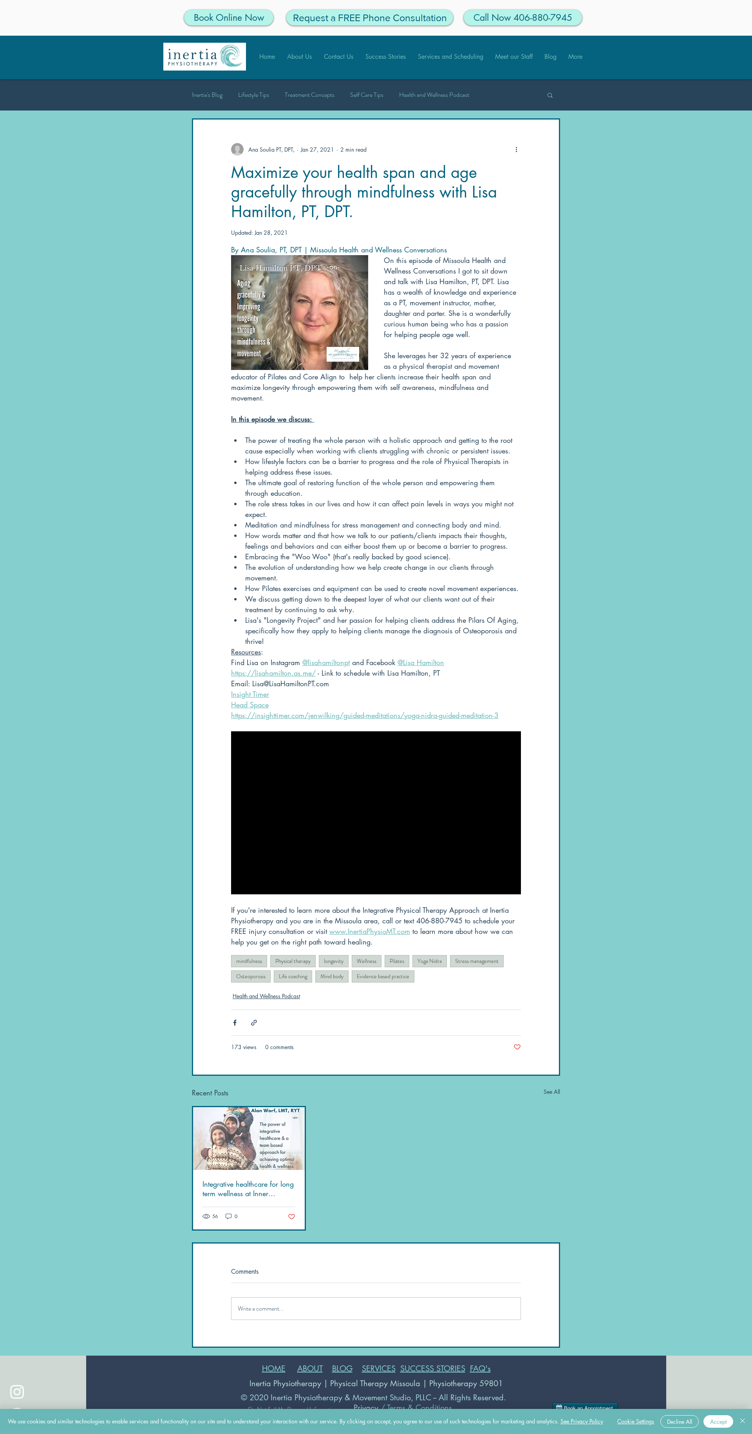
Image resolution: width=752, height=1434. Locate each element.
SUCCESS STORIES (432, 1368)
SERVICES (379, 1368)
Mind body (331, 976)
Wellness (366, 961)
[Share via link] (254, 1022)
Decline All (679, 1421)
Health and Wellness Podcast (434, 95)
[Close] (742, 1421)
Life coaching (293, 976)
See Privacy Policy (581, 1421)
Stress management (477, 961)
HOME (274, 1368)
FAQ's (480, 1368)
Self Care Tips (366, 95)
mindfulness (249, 961)
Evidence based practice (383, 976)
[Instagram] (17, 1392)
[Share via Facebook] (235, 1022)
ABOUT (310, 1368)
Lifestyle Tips (253, 95)
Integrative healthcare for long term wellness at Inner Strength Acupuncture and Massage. (248, 1188)
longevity (333, 961)
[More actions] (516, 149)
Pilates (397, 961)
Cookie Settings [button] (635, 1421)
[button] (550, 95)
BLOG (342, 1368)
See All (552, 1091)
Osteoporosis (251, 976)
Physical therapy (293, 961)
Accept (718, 1421)
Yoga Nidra (430, 961)
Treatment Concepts (309, 95)
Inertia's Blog (207, 95)
